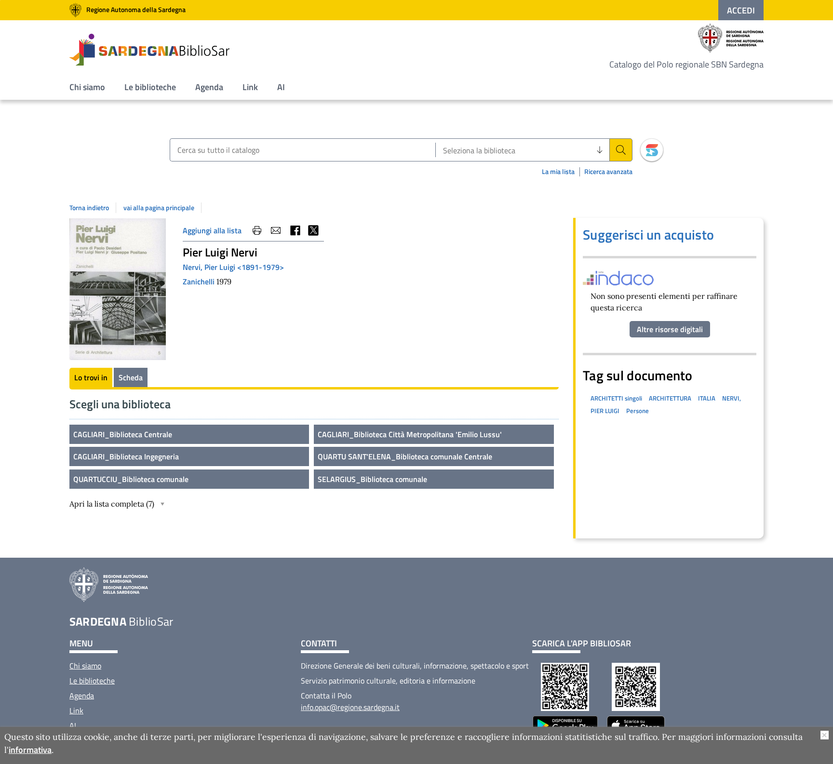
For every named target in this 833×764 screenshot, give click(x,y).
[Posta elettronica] (276, 230)
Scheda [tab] (131, 377)
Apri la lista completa (111, 504)
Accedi (741, 10)
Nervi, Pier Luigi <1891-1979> (233, 267)
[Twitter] (313, 230)
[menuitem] (87, 87)
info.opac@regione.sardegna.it (350, 707)
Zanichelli (199, 281)
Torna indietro (89, 207)
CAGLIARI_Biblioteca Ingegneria (126, 456)
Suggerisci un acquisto (648, 234)
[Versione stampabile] (257, 230)
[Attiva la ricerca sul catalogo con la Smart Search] (651, 149)
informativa (30, 749)
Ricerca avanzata (608, 171)
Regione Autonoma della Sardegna (136, 9)
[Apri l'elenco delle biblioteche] (599, 150)
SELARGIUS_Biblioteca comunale (372, 479)
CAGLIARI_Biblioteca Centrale (122, 434)
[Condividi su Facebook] (294, 230)
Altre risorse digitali (670, 329)
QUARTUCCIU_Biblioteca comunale (130, 479)
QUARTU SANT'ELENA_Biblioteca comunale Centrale (405, 456)
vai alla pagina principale (158, 207)
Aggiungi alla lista (212, 230)
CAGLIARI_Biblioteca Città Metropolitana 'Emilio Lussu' (410, 434)
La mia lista (558, 171)
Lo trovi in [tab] (90, 377)
